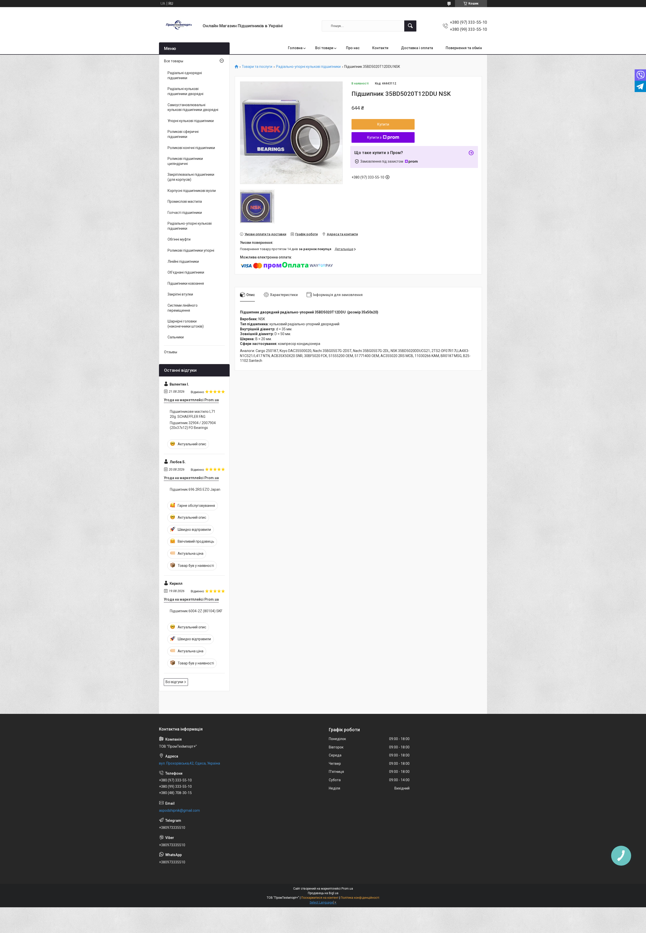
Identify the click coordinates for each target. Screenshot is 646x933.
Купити (383, 124)
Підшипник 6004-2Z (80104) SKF (196, 611)
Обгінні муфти (179, 239)
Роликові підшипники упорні (191, 250)
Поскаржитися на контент (319, 897)
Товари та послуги (257, 67)
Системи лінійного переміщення (183, 307)
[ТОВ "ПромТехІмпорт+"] (179, 26)
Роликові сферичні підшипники (183, 134)
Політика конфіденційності (360, 897)
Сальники (176, 337)
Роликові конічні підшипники (191, 148)
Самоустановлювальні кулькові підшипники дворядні (193, 107)
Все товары (173, 61)
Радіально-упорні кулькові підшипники (308, 67)
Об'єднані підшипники (186, 272)
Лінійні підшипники (183, 261)
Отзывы (170, 352)
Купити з (374, 137)
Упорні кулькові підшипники (191, 121)
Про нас (353, 48)
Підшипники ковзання (186, 283)
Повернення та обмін (464, 48)
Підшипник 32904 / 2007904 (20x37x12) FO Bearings (193, 425)
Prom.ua (347, 888)
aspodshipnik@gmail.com (179, 810)
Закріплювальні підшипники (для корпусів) (191, 177)
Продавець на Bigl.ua (323, 893)
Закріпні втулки (180, 294)
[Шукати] (410, 26)
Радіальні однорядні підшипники (185, 75)
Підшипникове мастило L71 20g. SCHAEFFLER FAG (192, 414)
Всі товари (324, 48)
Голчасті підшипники (185, 213)
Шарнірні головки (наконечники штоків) (186, 323)
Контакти (380, 48)
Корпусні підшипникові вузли (192, 191)
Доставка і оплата (417, 48)
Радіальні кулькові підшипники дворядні (185, 91)
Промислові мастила (185, 201)
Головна (295, 48)
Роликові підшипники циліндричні (185, 161)
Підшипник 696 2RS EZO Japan (195, 489)
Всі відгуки (174, 682)
